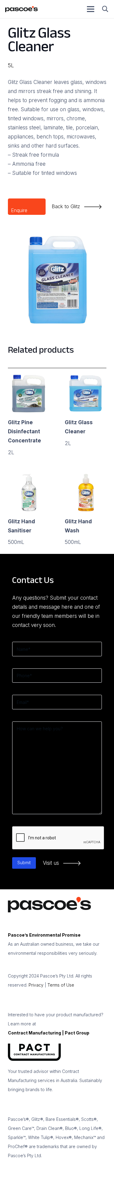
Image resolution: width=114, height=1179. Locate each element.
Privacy (36, 984)
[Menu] (90, 9)
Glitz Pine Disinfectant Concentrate (24, 431)
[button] (105, 9)
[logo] (21, 9)
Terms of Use (60, 984)
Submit (24, 862)
